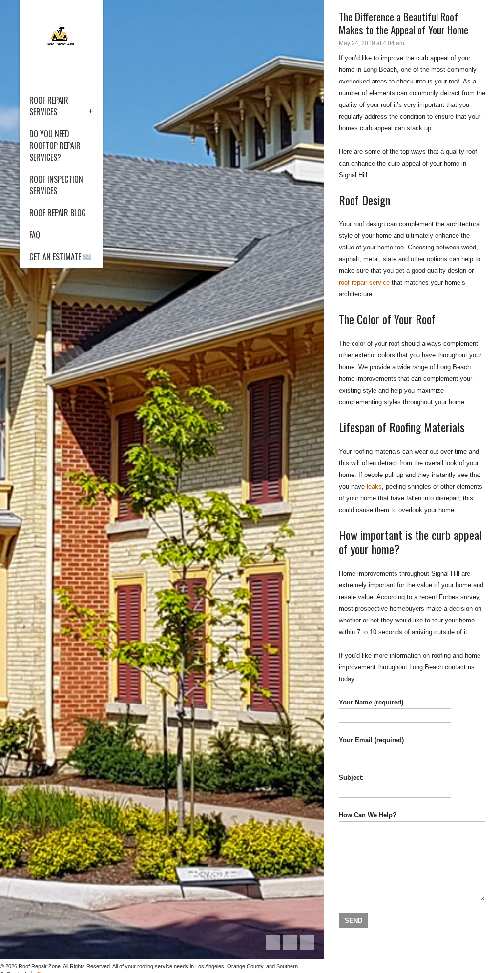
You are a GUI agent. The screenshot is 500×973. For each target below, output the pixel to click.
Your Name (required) (371, 702)
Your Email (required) (371, 740)
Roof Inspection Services (56, 185)
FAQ (34, 235)
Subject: (351, 777)
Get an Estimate (56, 257)
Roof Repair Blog (57, 213)
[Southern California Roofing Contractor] (61, 38)
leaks (374, 486)
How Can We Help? (367, 815)
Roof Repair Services (48, 106)
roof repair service (364, 282)
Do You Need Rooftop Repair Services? (55, 145)
